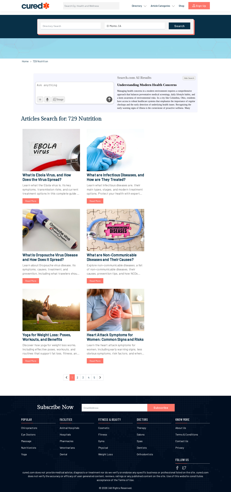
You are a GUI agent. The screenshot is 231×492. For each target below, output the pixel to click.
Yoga (24, 454)
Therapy (141, 427)
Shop (181, 5)
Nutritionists (28, 447)
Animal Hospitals (69, 427)
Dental (63, 454)
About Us (180, 427)
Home (25, 61)
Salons (141, 434)
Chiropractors (29, 427)
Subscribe (161, 407)
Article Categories (161, 5)
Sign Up (200, 5)
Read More (30, 200)
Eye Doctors (28, 434)
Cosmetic (103, 427)
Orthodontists (145, 454)
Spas (140, 441)
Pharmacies (67, 441)
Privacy (179, 447)
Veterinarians (67, 447)
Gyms (101, 441)
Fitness (102, 434)
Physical (103, 447)
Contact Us (181, 441)
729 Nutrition (40, 61)
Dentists (142, 447)
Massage (26, 441)
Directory (137, 5)
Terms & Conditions (186, 434)
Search (179, 26)
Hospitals (65, 434)
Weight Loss (105, 454)
